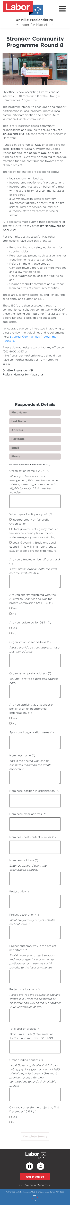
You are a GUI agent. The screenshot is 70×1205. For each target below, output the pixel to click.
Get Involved (35, 1176)
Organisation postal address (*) (30, 673)
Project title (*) (19, 891)
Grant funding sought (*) (26, 1060)
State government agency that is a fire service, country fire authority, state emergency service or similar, (33, 533)
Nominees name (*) (22, 755)
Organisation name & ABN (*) (29, 470)
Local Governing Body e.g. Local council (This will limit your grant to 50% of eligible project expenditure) (33, 546)
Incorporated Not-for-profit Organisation (29, 521)
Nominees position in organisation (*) (34, 790)
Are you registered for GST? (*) (30, 622)
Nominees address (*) (23, 860)
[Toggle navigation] (62, 9)
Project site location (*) (24, 989)
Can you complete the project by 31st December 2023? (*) (34, 1109)
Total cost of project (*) (24, 1028)
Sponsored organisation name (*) (31, 732)
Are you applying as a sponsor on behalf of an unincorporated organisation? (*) (31, 708)
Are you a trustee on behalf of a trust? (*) (34, 561)
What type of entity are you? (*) (30, 514)
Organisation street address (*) (30, 642)
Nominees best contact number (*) (32, 837)
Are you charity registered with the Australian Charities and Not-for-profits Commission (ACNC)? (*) (32, 598)
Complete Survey (35, 1136)
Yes (14, 608)
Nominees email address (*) (27, 814)
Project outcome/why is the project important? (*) (32, 947)
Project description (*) (24, 914)
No (14, 613)
